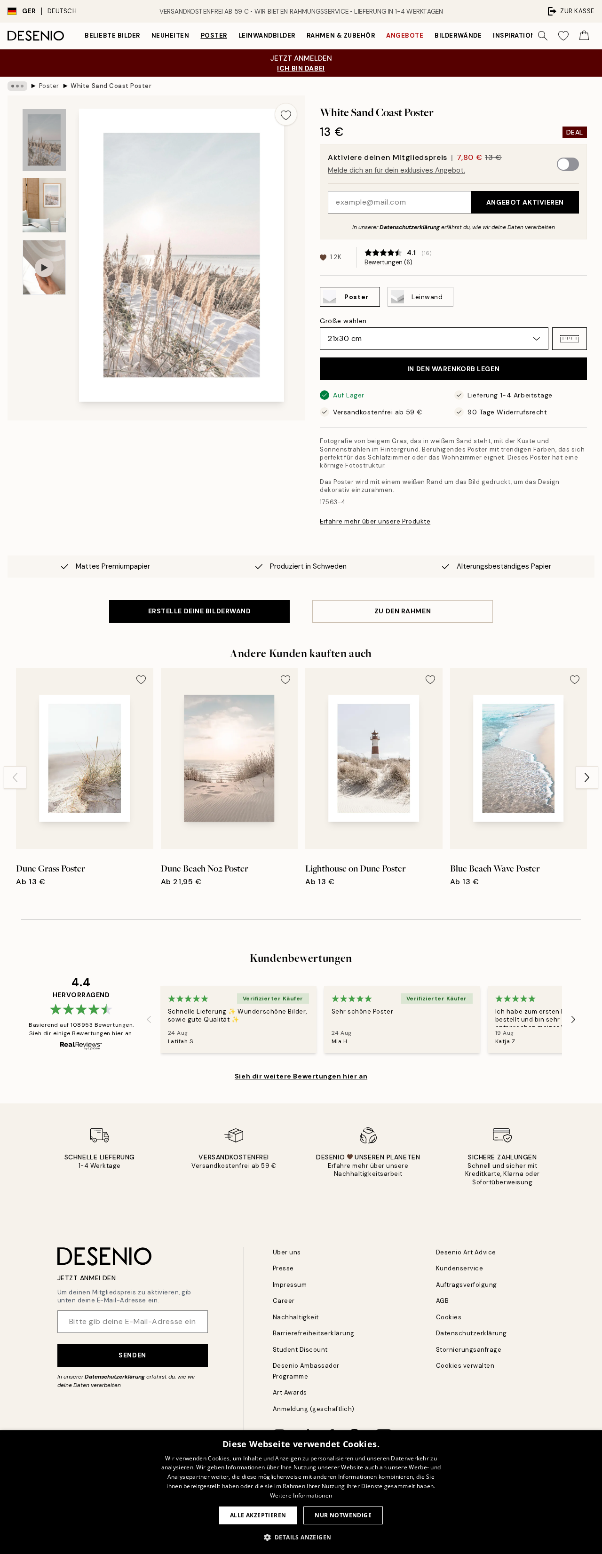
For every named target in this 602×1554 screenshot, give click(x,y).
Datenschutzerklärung (410, 227)
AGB (442, 1301)
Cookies (449, 1317)
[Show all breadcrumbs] (17, 86)
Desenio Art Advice (466, 1252)
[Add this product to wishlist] (286, 114)
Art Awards (290, 1392)
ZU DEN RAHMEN (402, 611)
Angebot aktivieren (525, 202)
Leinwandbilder (266, 36)
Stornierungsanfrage (469, 1350)
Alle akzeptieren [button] (258, 1515)
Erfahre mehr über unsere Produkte (375, 521)
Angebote (404, 36)
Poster (214, 36)
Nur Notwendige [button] (343, 1515)
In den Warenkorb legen (453, 369)
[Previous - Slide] (15, 777)
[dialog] (301, 1492)
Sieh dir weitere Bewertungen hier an (301, 1076)
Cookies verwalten (465, 1366)
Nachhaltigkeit (296, 1317)
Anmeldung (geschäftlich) (314, 1409)
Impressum (290, 1285)
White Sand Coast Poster (111, 86)
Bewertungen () (388, 262)
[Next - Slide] (587, 777)
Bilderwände (458, 36)
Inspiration (514, 36)
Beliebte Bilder (112, 36)
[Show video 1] (44, 267)
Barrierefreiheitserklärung (314, 1333)
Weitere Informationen (301, 1495)
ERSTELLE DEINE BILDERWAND (199, 611)
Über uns (287, 1252)
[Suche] (542, 36)
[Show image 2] (44, 205)
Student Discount (300, 1350)
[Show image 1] (44, 140)
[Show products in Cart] (584, 35)
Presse (283, 1268)
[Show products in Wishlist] (563, 35)
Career (284, 1301)
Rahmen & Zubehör (341, 36)
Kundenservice (459, 1268)
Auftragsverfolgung (466, 1285)
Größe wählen (343, 321)
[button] (569, 338)
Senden (132, 1355)
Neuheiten (170, 36)
